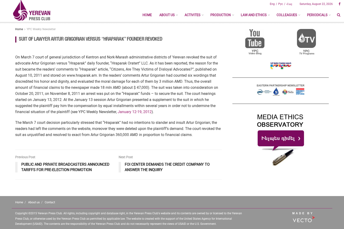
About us (167, 15)
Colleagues (287, 15)
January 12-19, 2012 (135, 112)
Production (220, 15)
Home (147, 15)
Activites (192, 15)
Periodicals (317, 15)
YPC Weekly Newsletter (41, 29)
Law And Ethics (254, 15)
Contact (50, 202)
